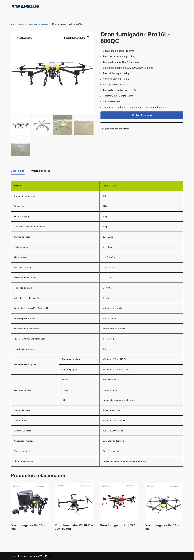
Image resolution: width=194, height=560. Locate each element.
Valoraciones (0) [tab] (40, 171)
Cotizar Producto (142, 115)
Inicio (13, 24)
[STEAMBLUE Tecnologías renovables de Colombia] (26, 6)
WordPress (45, 556)
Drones (22, 24)
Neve (13, 556)
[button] (137, 6)
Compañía (96, 6)
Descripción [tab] (18, 171)
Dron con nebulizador (39, 24)
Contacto (177, 6)
